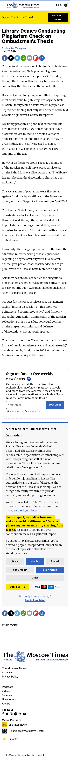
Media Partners (11, 720)
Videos (6, 691)
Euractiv (13, 739)
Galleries (7, 695)
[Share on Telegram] (17, 58)
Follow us (8, 709)
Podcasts (7, 686)
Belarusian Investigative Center (26, 730)
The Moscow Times (14, 668)
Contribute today (58, 17)
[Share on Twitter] (11, 58)
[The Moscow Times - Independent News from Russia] (22, 5)
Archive (6, 703)
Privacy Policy (34, 411)
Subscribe (55, 404)
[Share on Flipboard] (36, 58)
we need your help (25, 510)
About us (7, 672)
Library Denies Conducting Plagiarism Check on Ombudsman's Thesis (33, 36)
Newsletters (9, 699)
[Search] (61, 5)
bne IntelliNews (18, 724)
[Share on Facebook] (5, 58)
